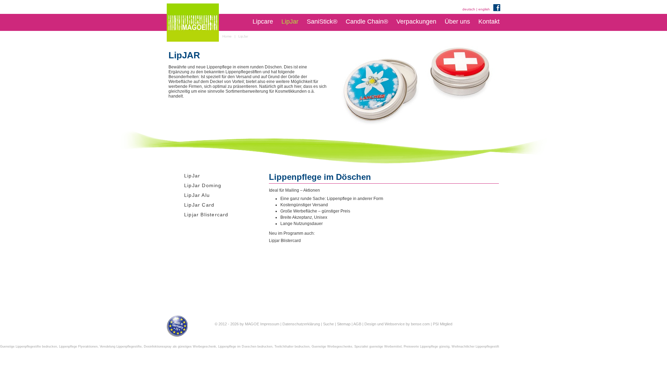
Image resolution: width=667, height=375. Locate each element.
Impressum (269, 324)
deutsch (468, 9)
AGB (357, 324)
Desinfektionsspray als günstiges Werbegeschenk (180, 346)
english (484, 9)
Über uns (457, 21)
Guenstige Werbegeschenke (332, 346)
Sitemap (344, 324)
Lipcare (263, 21)
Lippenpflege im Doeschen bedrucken (245, 346)
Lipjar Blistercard (206, 214)
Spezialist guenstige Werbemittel (378, 346)
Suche (328, 324)
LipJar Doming (203, 185)
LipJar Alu (197, 195)
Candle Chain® (367, 21)
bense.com (420, 324)
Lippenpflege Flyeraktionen (78, 346)
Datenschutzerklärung (301, 324)
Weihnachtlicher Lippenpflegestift (475, 346)
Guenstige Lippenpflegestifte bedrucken (28, 346)
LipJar (289, 21)
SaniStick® (322, 21)
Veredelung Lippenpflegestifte (121, 346)
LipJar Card (199, 205)
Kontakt (489, 21)
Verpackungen (416, 21)
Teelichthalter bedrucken (292, 346)
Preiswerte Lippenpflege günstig (427, 346)
